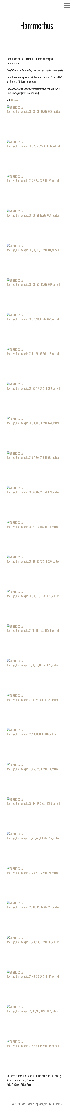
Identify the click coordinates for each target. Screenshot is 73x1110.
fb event (15, 100)
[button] (68, 5)
